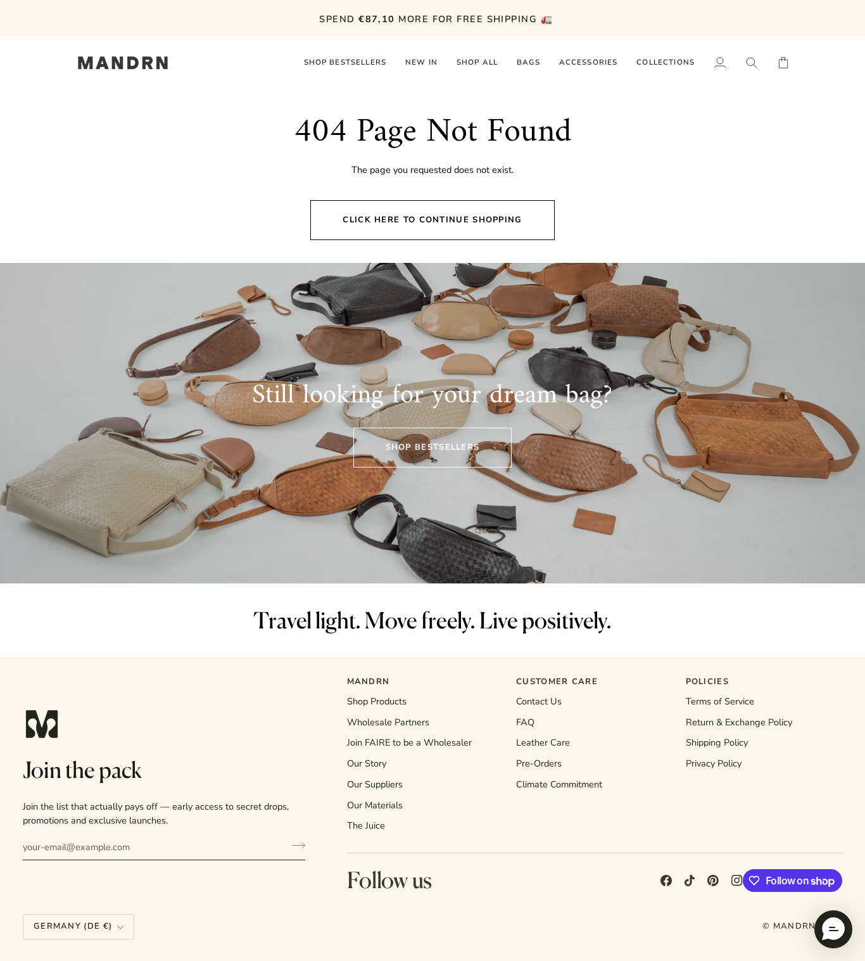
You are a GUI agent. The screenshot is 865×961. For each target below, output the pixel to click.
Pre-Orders (539, 763)
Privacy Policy (714, 763)
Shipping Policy (717, 742)
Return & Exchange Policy (739, 722)
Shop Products (377, 701)
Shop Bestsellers (433, 447)
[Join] (294, 845)
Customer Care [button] (557, 681)
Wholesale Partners (388, 722)
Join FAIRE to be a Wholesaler (409, 742)
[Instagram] (737, 880)
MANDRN (794, 926)
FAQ (525, 722)
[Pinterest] (713, 880)
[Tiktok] (690, 880)
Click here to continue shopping (432, 220)
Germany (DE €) (73, 926)
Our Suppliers (375, 784)
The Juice (366, 825)
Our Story (366, 763)
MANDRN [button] (368, 681)
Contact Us (539, 701)
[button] (477, 63)
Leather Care (543, 742)
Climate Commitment (559, 784)
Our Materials (375, 805)
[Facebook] (666, 880)
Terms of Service (720, 701)
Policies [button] (707, 681)
